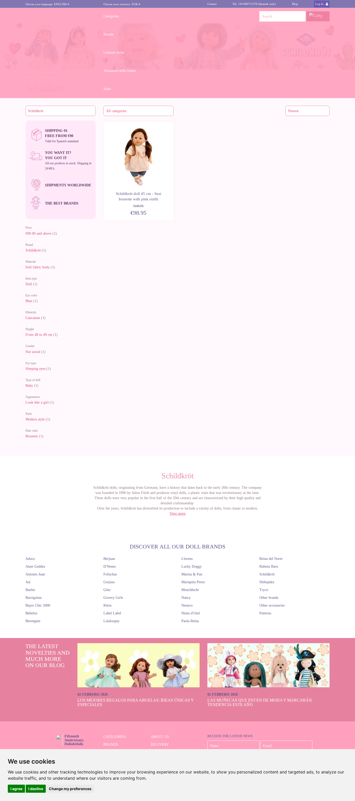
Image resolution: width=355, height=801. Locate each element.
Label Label (112, 613)
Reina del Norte (270, 559)
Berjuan (109, 559)
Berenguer (33, 621)
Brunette (31, 436)
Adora (30, 559)
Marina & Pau (191, 574)
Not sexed (32, 352)
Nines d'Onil (190, 613)
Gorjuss (109, 582)
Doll (28, 284)
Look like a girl (37, 402)
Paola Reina (190, 621)
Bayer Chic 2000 (37, 605)
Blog (295, 3)
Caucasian (32, 318)
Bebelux (31, 613)
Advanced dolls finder (119, 71)
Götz (106, 590)
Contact (211, 3)
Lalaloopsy (111, 621)
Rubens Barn (268, 566)
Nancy (186, 598)
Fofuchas (110, 574)
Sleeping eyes (35, 369)
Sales (107, 89)
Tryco (263, 590)
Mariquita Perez (193, 582)
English (46, 4)
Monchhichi (190, 590)
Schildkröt (33, 250)
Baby (29, 386)
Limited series (113, 53)
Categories (111, 16)
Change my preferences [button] (70, 788)
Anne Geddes (35, 566)
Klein (107, 605)
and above (38, 233)
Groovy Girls (113, 598)
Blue (28, 301)
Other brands (268, 598)
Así (27, 582)
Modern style (35, 419)
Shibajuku (266, 582)
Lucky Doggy (191, 566)
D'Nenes (109, 566)
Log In (319, 3)
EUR (120, 4)
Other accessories (272, 605)
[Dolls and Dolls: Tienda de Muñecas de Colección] (60, 16)
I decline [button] (35, 788)
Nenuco (187, 605)
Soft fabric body (37, 267)
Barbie (30, 590)
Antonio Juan (35, 574)
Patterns (265, 613)
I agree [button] (16, 788)
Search (300, 16)
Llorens (187, 559)
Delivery (160, 744)
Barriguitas (33, 598)
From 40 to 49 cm (38, 335)
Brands (108, 34)
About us (160, 737)
